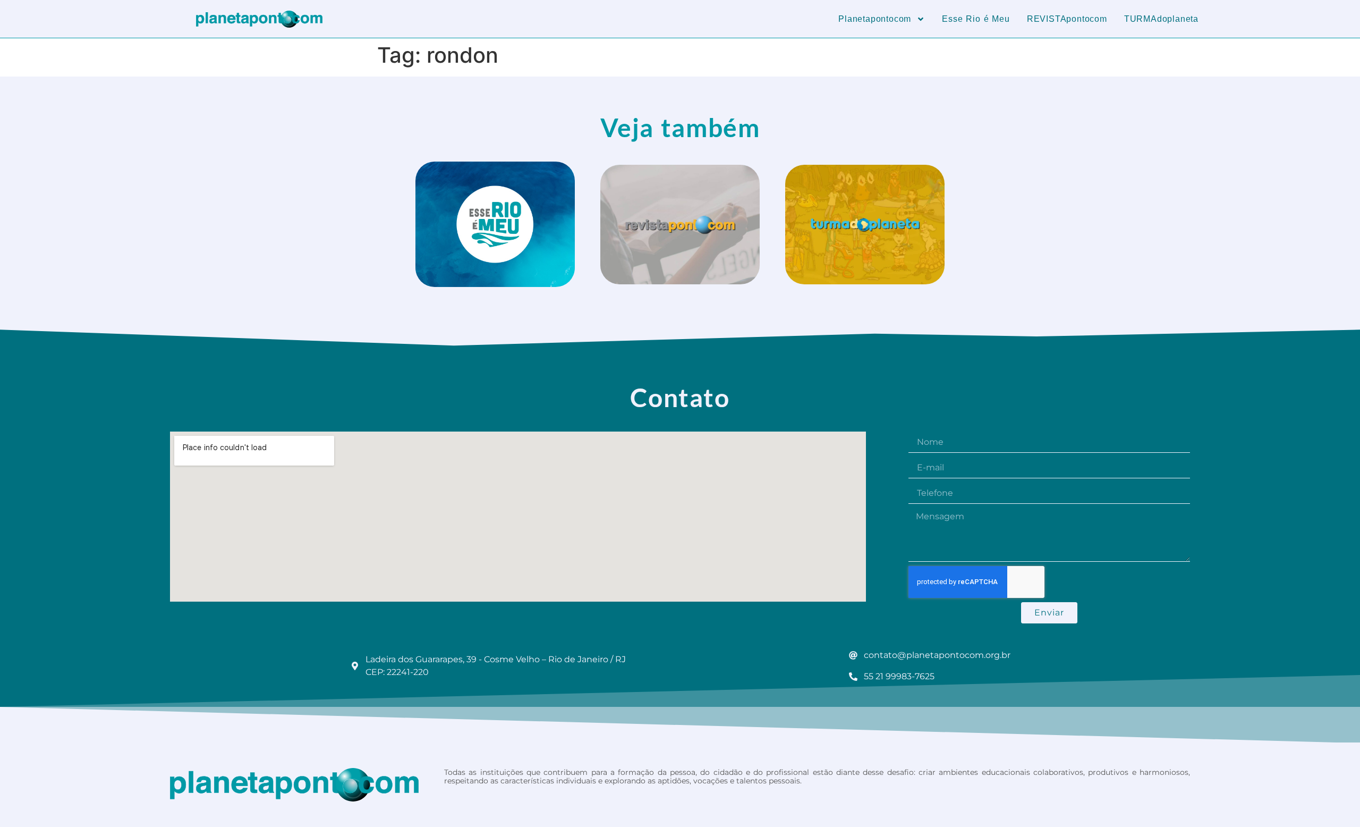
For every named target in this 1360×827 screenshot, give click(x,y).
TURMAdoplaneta (1161, 18)
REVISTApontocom (1067, 18)
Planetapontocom (874, 18)
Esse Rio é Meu (976, 18)
